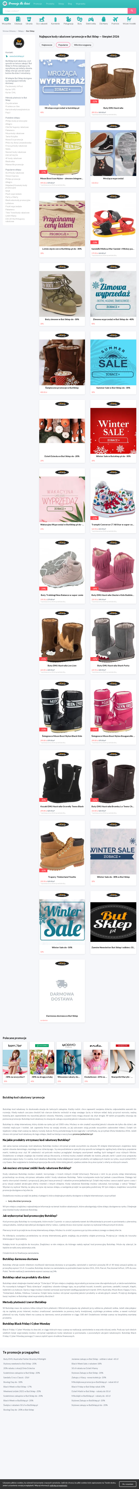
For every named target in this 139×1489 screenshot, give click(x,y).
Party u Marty (11, 197)
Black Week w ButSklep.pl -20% (18, 1400)
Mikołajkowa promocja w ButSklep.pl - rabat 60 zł (95, 1382)
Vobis (7, 149)
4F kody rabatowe (13, 158)
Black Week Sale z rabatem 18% (87, 1363)
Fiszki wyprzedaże (13, 206)
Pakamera (9, 130)
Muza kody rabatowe (14, 133)
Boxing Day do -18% (13, 1382)
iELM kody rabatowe (14, 173)
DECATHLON (11, 155)
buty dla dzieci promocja (19, 1201)
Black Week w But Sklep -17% (17, 1386)
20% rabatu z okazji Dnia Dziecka (19, 1368)
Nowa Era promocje (14, 139)
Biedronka (10, 161)
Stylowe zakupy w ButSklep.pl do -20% (90, 1405)
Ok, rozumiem (127, 1484)
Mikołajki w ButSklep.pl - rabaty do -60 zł (91, 1396)
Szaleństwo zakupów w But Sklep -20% (21, 1372)
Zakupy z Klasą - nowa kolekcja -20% (89, 1377)
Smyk (7, 191)
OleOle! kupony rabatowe (17, 127)
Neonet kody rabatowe (15, 152)
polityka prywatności (58, 1485)
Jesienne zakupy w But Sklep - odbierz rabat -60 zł (95, 1359)
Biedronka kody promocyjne (17, 200)
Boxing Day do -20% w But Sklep (18, 1409)
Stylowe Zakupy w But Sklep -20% (87, 1372)
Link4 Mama (10, 215)
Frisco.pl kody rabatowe (16, 146)
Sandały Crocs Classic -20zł (16, 1377)
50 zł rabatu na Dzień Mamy (85, 1368)
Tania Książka (11, 136)
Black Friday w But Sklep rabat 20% (88, 1386)
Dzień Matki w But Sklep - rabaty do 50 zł (91, 1391)
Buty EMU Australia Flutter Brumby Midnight (24, 1359)
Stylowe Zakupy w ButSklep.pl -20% (88, 1400)
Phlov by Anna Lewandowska (18, 142)
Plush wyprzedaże (13, 194)
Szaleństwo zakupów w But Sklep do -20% (23, 1396)
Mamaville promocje (14, 164)
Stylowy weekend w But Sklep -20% (20, 1363)
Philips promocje (12, 179)
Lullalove (9, 203)
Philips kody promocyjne (16, 121)
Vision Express (12, 176)
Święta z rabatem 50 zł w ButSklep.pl (20, 1405)
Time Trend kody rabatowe (17, 212)
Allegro (8, 124)
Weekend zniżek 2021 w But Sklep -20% (22, 1391)
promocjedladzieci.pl (83, 1134)
